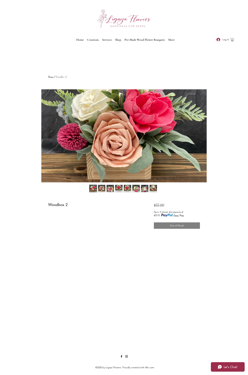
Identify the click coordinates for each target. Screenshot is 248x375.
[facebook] (121, 356)
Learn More (178, 215)
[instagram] (126, 356)
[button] (232, 39)
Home (50, 76)
